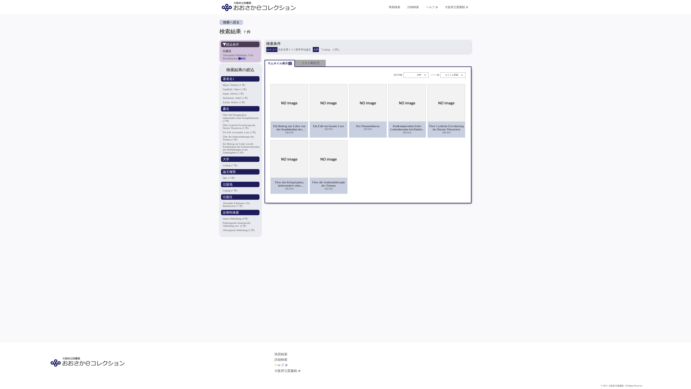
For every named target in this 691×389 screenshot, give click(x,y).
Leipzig (230, 165)
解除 (243, 58)
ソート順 (435, 75)
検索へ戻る (231, 22)
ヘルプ (430, 7)
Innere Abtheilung (235, 218)
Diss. (229, 178)
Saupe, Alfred (233, 93)
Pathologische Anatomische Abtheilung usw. (236, 224)
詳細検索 (413, 7)
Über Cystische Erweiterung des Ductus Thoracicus (239, 126)
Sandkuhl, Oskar (235, 89)
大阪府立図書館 (455, 7)
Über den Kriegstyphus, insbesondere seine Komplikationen (241, 118)
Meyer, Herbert (234, 85)
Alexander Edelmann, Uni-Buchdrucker (236, 204)
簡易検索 (394, 7)
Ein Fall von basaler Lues (239, 132)
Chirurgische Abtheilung (239, 230)
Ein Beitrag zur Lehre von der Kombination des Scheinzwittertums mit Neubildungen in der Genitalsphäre (241, 148)
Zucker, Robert (234, 102)
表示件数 (398, 75)
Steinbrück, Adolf (235, 98)
